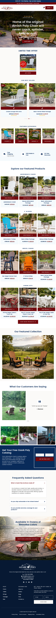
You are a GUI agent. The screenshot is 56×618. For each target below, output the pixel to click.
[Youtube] (29, 582)
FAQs (19, 596)
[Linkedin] (32, 582)
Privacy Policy (15, 614)
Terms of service (22, 614)
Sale (4, 599)
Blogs (19, 594)
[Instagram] (26, 582)
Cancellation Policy (40, 614)
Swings (4, 594)
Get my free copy (44, 459)
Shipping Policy (31, 614)
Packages (5, 596)
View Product (28, 373)
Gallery (20, 591)
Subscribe (43, 602)
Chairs (4, 589)
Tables (4, 591)
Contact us (21, 599)
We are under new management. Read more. (28, 3)
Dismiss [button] (39, 1)
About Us (20, 589)
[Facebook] (24, 582)
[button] (2, 435)
